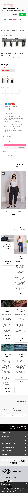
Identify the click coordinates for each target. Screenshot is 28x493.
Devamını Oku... (8, 262)
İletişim (10, 35)
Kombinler (15, 30)
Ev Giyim (3, 30)
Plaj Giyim (4, 35)
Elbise (20, 24)
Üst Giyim (9, 24)
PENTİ (19, 19)
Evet (22, 14)
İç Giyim (9, 30)
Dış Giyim (3, 24)
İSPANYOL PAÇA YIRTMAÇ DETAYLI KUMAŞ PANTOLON (14, 211)
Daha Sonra (14, 14)
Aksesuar (21, 30)
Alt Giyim (15, 24)
